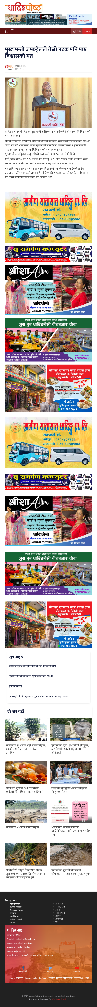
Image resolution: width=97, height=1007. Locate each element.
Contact (28, 978)
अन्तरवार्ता (59, 919)
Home (12, 978)
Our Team (43, 978)
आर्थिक (58, 916)
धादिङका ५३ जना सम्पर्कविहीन (22, 827)
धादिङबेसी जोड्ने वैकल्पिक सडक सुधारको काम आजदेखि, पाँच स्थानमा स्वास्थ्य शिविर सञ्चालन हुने (25, 874)
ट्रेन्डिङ (79, 31)
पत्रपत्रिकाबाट (15, 916)
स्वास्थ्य (12, 922)
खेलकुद (13, 913)
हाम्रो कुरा (19, 978)
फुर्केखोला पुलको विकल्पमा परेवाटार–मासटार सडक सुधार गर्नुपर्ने (71, 872)
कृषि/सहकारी (60, 913)
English (87, 31)
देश (56, 922)
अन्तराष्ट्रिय (59, 904)
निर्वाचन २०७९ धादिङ (81, 978)
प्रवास (57, 910)
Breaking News (16, 910)
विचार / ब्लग (60, 907)
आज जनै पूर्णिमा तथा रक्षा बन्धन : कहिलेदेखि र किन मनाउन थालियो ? (25, 790)
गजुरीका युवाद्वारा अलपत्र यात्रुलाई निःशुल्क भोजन (69, 790)
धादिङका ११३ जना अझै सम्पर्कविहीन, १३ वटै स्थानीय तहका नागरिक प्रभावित (25, 749)
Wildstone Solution (60, 999)
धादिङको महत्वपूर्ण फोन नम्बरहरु (60, 978)
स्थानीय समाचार (15, 907)
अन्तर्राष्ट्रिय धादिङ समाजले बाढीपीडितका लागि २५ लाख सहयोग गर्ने (71, 831)
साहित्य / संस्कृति (16, 919)
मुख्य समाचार (15, 904)
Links (35, 978)
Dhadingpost (20, 66)
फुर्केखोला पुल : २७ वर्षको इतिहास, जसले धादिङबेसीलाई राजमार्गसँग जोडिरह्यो (70, 749)
